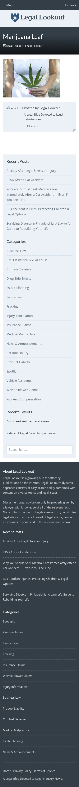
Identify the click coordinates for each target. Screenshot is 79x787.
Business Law (16, 251)
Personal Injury (17, 353)
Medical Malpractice (21, 334)
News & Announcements (24, 343)
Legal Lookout (34, 46)
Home (7, 771)
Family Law (14, 297)
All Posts (32, 126)
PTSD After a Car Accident (25, 180)
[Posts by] (14, 46)
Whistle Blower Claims (22, 390)
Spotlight (13, 371)
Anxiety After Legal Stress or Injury (31, 171)
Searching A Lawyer (43, 433)
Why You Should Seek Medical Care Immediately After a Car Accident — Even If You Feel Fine (37, 194)
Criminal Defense (19, 269)
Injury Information (20, 316)
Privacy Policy (22, 771)
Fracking (13, 306)
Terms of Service (44, 771)
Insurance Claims (19, 325)
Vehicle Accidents (19, 380)
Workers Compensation (24, 399)
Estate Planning (18, 288)
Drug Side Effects (19, 278)
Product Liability (18, 362)
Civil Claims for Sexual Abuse (27, 260)
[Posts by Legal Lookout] (17, 108)
